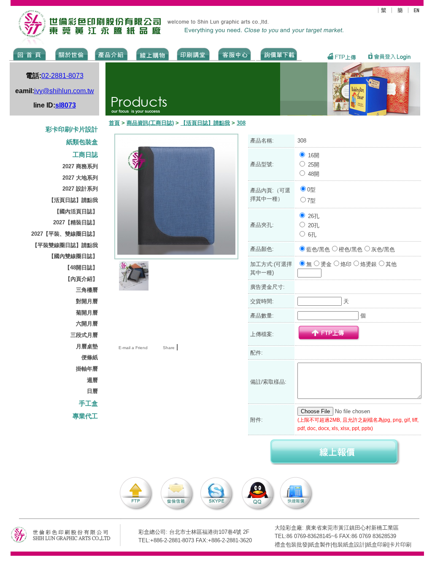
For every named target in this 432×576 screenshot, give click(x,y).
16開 (313, 155)
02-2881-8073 (62, 75)
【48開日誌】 (81, 267)
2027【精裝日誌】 (75, 222)
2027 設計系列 (80, 189)
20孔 (313, 225)
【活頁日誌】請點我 (73, 200)
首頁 (114, 123)
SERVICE (235, 53)
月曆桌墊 (87, 346)
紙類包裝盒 (82, 142)
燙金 (326, 264)
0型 (311, 189)
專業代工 (85, 416)
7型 (311, 200)
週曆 (92, 380)
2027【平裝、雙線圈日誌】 (64, 234)
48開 (313, 174)
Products (111, 53)
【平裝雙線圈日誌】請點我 (65, 245)
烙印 (345, 264)
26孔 (313, 216)
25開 (313, 164)
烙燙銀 (368, 264)
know (193, 53)
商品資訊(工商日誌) (150, 123)
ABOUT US (70, 53)
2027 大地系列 (80, 178)
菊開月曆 (87, 313)
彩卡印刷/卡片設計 (72, 129)
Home (29, 53)
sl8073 (65, 105)
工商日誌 (85, 154)
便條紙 (89, 357)
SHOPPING (152, 53)
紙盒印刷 (377, 544)
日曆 (92, 391)
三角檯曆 (87, 290)
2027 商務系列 (80, 166)
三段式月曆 (84, 335)
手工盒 (88, 403)
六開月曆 (87, 323)
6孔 (312, 234)
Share (169, 347)
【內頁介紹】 (81, 279)
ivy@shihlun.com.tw (64, 90)
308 (241, 123)
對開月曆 (87, 301)
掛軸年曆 (87, 369)
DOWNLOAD (279, 53)
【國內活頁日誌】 (76, 211)
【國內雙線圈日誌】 (73, 256)
